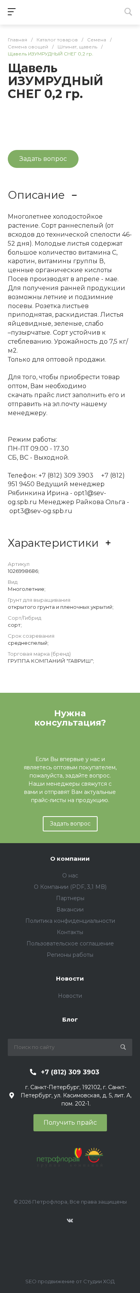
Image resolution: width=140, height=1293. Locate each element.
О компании (70, 858)
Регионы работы (70, 954)
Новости (70, 978)
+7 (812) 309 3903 (70, 1072)
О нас (70, 875)
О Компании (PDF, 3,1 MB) (70, 886)
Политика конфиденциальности (70, 920)
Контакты (70, 932)
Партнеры (70, 898)
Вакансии (70, 909)
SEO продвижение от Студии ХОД (70, 1281)
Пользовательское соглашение (70, 943)
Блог (70, 1019)
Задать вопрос (70, 823)
